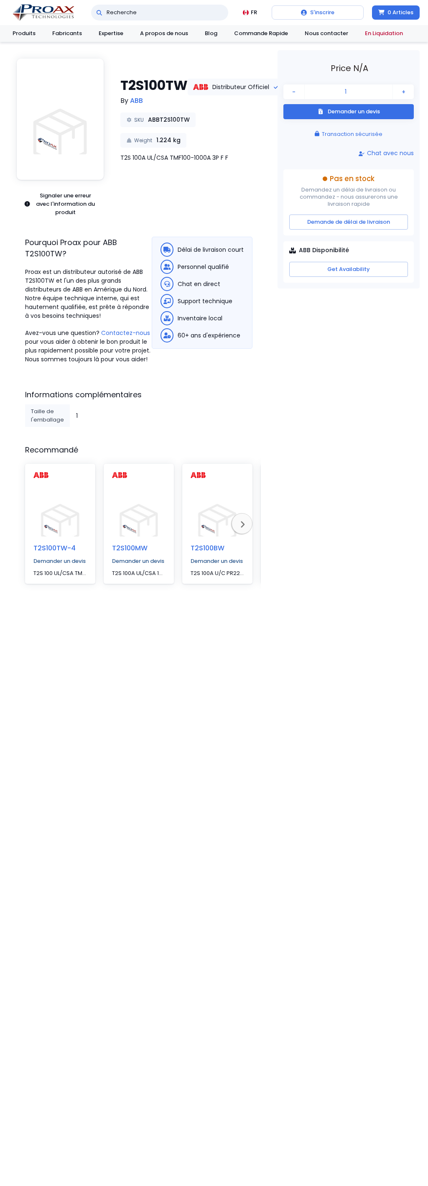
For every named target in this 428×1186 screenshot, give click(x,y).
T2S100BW (207, 548)
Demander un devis (59, 561)
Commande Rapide (261, 33)
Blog (211, 33)
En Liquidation (384, 33)
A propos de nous (164, 33)
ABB (136, 100)
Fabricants (67, 33)
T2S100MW (130, 548)
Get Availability (348, 269)
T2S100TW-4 (54, 548)
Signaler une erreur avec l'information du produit (65, 204)
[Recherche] (99, 12)
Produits (24, 33)
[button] (60, 119)
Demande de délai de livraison (348, 222)
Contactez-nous (125, 333)
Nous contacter (326, 33)
